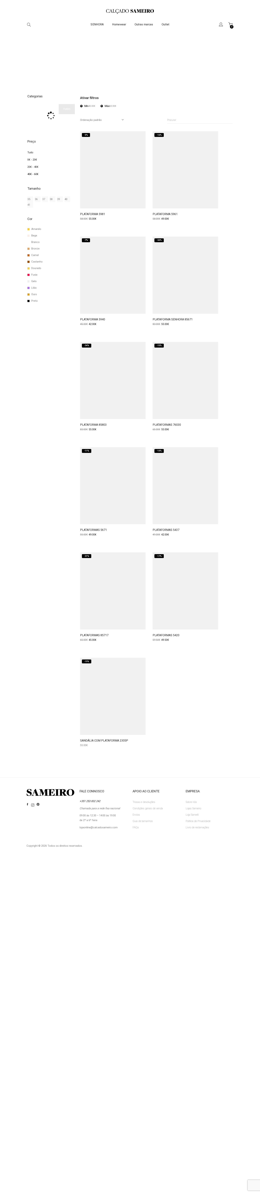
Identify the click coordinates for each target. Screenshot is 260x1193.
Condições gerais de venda (148, 808)
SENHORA (97, 24)
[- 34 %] (185, 274)
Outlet (165, 24)
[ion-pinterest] (38, 804)
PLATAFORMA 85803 (93, 424)
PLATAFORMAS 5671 (93, 530)
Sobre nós (191, 802)
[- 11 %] (113, 485)
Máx (110, 106)
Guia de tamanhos (143, 821)
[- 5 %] (113, 169)
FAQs (136, 827)
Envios (136, 814)
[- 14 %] (185, 485)
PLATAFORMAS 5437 (166, 530)
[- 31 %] (113, 590)
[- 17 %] (185, 590)
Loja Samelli (192, 814)
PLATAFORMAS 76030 (167, 424)
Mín (89, 106)
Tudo (30, 152)
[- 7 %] (113, 274)
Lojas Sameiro (193, 808)
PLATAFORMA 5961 (165, 214)
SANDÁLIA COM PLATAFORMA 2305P (104, 740)
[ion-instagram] (32, 805)
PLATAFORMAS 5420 (166, 635)
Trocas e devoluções (144, 802)
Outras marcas (144, 24)
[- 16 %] (185, 169)
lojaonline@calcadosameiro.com (99, 827)
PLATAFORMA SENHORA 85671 (173, 319)
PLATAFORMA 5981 (92, 214)
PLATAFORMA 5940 (92, 319)
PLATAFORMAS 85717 (94, 635)
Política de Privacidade (198, 821)
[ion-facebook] (27, 804)
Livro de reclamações (197, 827)
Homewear (119, 24)
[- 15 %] (185, 380)
